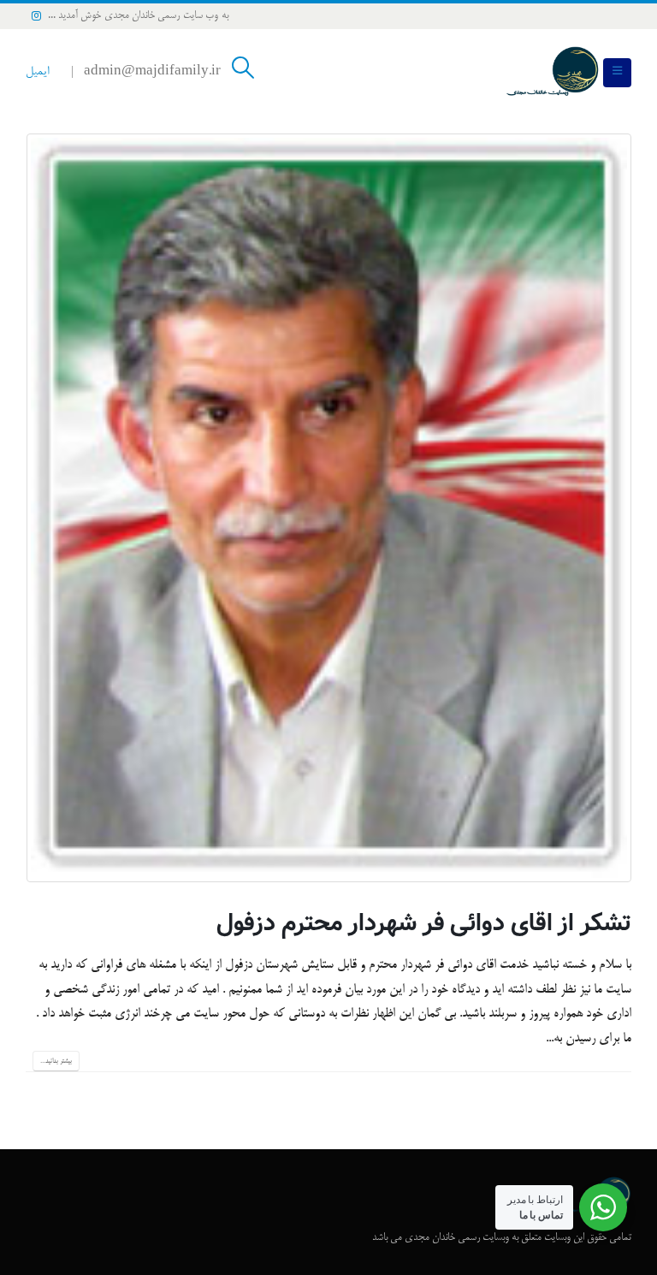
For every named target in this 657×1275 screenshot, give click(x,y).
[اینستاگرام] (37, 15)
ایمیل (37, 72)
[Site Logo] (553, 72)
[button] (617, 72)
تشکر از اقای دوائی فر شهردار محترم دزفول (423, 923)
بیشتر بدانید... (56, 1061)
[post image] (328, 507)
